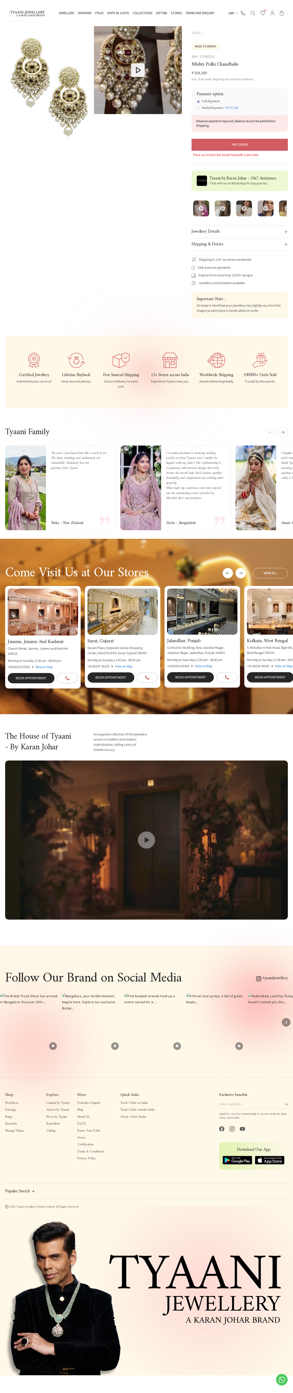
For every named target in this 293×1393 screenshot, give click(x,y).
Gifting (51, 1131)
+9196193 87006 (19, 667)
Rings (8, 1117)
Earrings (10, 1110)
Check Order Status (133, 1117)
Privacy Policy (86, 1158)
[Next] (286, 1022)
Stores (81, 1138)
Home (196, 33)
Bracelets (11, 1124)
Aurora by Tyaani (57, 1110)
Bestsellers (53, 1124)
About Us (83, 1117)
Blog (80, 1110)
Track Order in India (134, 1103)
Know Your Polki (88, 1131)
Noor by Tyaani (56, 1117)
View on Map (44, 667)
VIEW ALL (270, 573)
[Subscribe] (286, 1104)
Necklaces (11, 1103)
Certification (85, 1145)
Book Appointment (31, 678)
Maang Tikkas (14, 1131)
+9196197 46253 (99, 666)
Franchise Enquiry (89, 1103)
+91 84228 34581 (258, 666)
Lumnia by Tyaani (57, 1103)
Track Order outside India (137, 1110)
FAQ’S (81, 1124)
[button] (253, 13)
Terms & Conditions (90, 1152)
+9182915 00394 (178, 666)
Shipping (218, 79)
